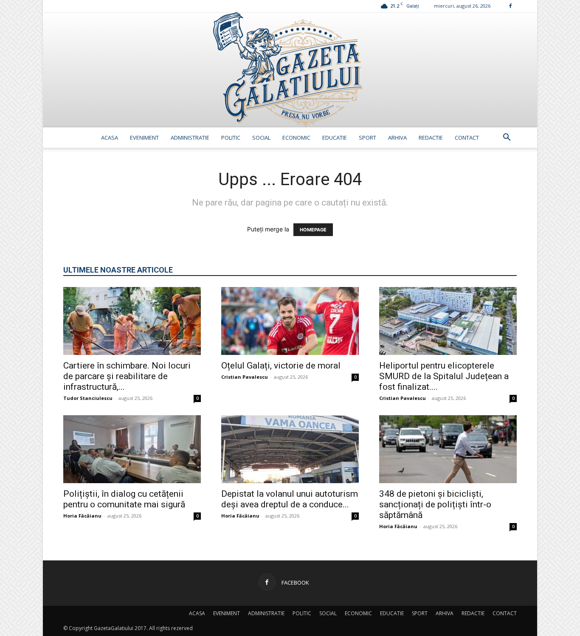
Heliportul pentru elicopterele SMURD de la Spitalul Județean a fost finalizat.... (444, 376)
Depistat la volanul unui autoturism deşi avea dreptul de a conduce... (289, 499)
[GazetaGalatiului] (290, 69)
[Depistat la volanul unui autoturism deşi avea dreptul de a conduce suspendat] (290, 449)
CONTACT (467, 137)
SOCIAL (261, 137)
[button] (506, 138)
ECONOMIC (296, 137)
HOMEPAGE (313, 230)
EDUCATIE (334, 137)
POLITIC (230, 137)
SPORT (367, 137)
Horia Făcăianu (82, 515)
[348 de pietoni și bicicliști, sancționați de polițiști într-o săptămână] (448, 449)
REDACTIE (431, 137)
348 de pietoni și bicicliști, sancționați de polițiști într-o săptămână (435, 504)
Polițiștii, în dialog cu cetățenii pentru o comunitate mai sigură (124, 499)
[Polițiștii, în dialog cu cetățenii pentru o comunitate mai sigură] (132, 449)
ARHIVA (397, 137)
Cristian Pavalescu (244, 377)
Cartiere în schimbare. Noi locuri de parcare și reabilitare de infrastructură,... (127, 376)
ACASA (109, 137)
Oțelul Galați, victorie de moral (281, 365)
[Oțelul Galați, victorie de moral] (290, 321)
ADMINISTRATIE (190, 137)
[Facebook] (510, 5)
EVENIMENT (144, 137)
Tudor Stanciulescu (88, 398)
